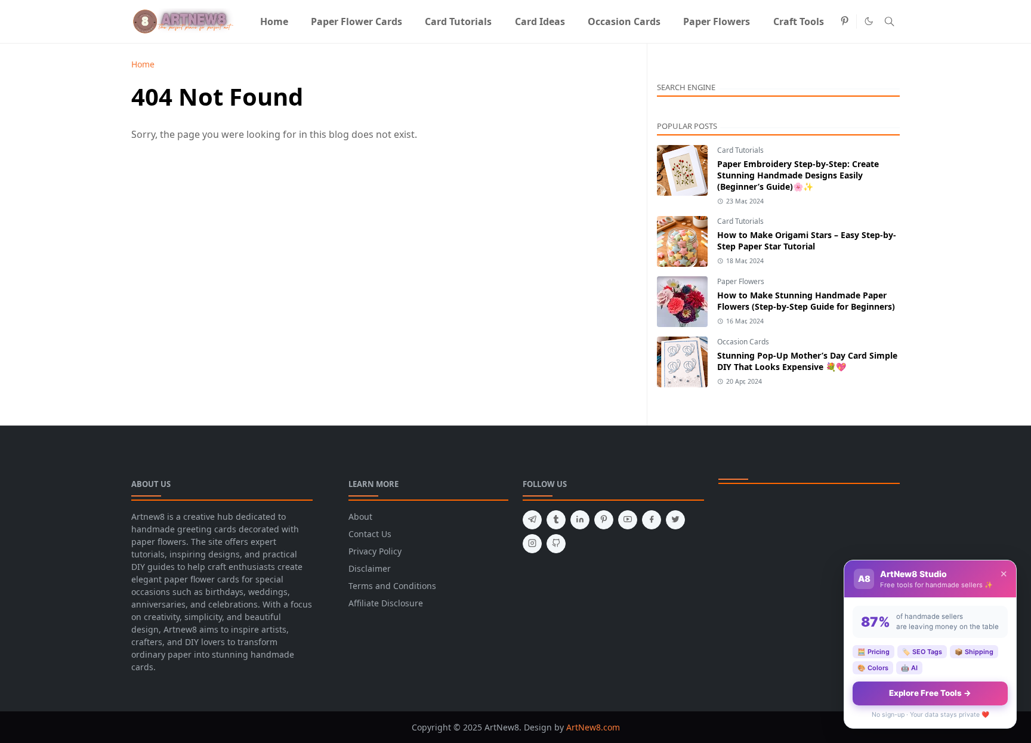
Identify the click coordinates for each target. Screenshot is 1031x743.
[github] (556, 543)
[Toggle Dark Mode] (868, 21)
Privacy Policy (375, 551)
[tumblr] (556, 519)
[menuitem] (273, 21)
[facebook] (651, 519)
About (360, 516)
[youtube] (627, 519)
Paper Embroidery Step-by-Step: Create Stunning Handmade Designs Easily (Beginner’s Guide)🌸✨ (798, 175)
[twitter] (675, 519)
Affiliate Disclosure (385, 603)
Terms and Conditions (392, 585)
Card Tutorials (740, 150)
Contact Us (369, 533)
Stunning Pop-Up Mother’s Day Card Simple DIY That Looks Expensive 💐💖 (807, 361)
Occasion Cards (743, 342)
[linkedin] (579, 519)
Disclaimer (369, 568)
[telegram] (532, 519)
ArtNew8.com (593, 727)
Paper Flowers (740, 281)
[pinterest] (844, 21)
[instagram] (532, 543)
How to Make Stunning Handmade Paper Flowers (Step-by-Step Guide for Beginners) (806, 300)
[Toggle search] (889, 21)
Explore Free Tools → (930, 693)
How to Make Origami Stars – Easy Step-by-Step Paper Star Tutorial (806, 240)
